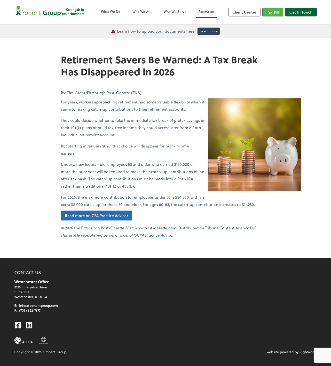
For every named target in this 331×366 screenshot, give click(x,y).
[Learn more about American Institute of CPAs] (23, 340)
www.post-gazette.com (155, 228)
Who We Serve (175, 11)
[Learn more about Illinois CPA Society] (43, 340)
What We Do (110, 11)
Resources (206, 11)
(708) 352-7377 (29, 310)
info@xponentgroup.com (38, 305)
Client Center (244, 12)
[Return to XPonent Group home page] (50, 12)
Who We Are (142, 11)
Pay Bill (273, 12)
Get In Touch (301, 12)
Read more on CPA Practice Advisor (96, 215)
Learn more (209, 31)
